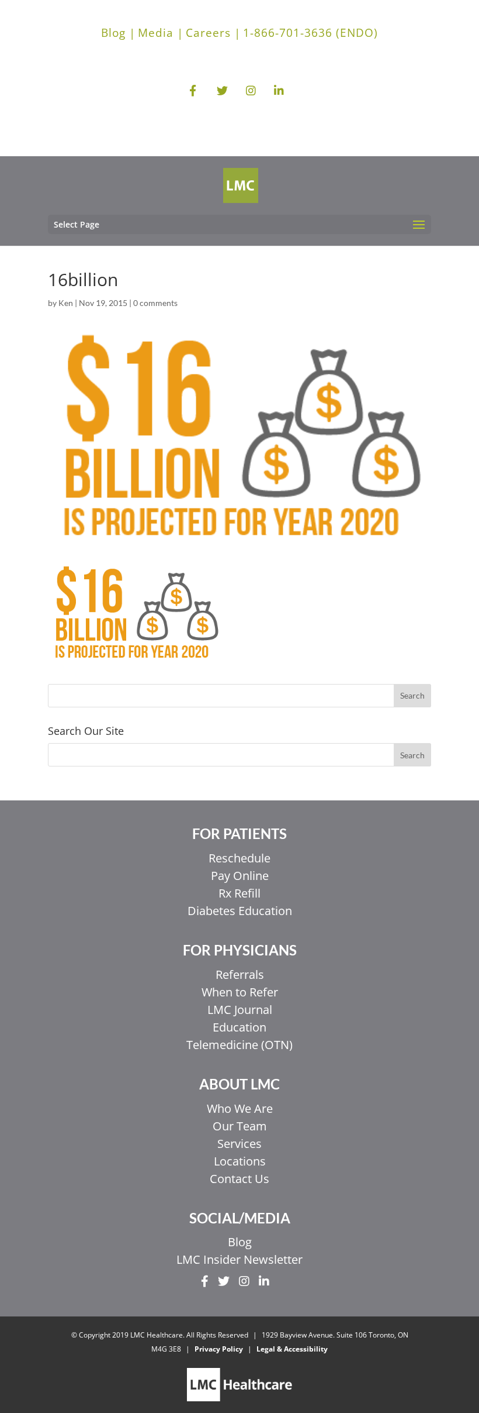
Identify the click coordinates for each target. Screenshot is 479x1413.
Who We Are (240, 1108)
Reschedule (239, 858)
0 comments (155, 303)
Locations (240, 1161)
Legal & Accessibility (292, 1349)
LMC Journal (239, 1009)
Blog (240, 1242)
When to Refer (240, 992)
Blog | (118, 32)
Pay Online (240, 875)
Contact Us (239, 1179)
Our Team (240, 1126)
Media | (160, 32)
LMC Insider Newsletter (239, 1259)
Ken (65, 303)
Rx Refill (239, 893)
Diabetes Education (240, 911)
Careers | (213, 32)
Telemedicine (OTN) (239, 1045)
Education (239, 1027)
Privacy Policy (219, 1349)
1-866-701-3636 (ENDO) (310, 32)
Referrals (240, 974)
